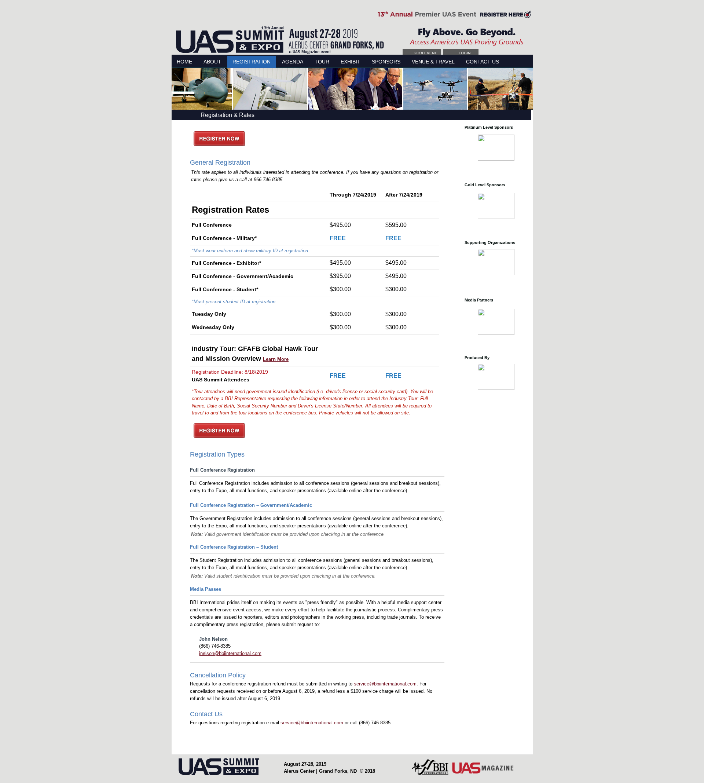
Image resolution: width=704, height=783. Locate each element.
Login (464, 53)
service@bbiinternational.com (385, 684)
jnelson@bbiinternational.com (230, 653)
